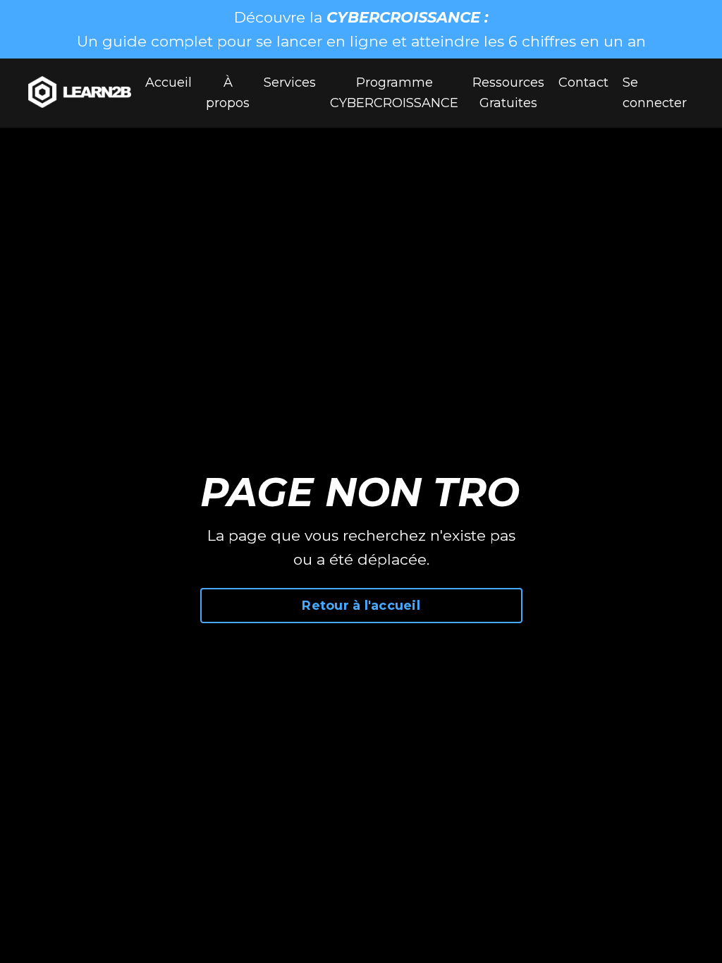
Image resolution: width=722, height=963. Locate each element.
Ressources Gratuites (508, 93)
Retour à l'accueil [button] (361, 605)
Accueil (168, 82)
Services (290, 82)
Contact (583, 82)
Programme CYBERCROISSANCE (394, 93)
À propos (228, 93)
